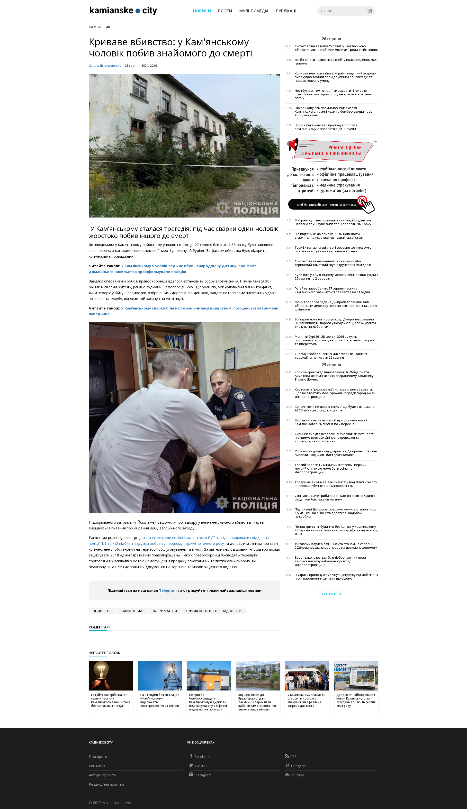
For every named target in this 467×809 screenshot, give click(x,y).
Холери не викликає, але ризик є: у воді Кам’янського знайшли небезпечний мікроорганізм (336, 484)
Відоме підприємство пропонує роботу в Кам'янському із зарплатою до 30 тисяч (326, 127)
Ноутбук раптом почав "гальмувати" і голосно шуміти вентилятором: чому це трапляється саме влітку (333, 94)
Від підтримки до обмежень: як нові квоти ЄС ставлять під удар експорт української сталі (330, 235)
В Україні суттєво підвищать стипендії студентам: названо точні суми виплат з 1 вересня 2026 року (333, 222)
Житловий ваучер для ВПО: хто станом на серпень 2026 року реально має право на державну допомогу (336, 545)
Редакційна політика (107, 784)
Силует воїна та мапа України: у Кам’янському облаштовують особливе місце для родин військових (336, 48)
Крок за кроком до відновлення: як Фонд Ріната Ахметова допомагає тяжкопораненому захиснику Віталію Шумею (334, 375)
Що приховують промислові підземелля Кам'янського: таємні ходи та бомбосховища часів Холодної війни (334, 111)
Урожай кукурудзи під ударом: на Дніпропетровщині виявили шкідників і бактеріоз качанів (336, 453)
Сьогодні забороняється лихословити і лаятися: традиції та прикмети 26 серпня (331, 355)
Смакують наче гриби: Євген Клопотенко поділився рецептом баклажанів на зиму (335, 497)
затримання (164, 610)
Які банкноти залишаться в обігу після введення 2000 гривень (336, 61)
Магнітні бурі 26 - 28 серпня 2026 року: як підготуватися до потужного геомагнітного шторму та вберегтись (334, 340)
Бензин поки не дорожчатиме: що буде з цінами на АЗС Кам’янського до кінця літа (334, 408)
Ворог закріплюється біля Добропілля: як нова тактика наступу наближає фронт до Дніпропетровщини (330, 561)
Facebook (202, 756)
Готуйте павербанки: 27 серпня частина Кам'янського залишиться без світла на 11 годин (332, 290)
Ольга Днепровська (105, 65)
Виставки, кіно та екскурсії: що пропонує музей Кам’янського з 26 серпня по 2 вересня (331, 422)
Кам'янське (100, 26)
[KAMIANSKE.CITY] (124, 10)
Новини (202, 11)
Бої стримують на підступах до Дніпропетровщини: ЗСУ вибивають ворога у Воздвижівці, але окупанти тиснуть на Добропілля (335, 323)
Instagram (203, 775)
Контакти (97, 765)
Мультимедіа (254, 11)
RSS (293, 756)
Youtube (297, 775)
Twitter (200, 765)
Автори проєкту (102, 775)
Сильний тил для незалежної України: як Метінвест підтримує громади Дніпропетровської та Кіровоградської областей (334, 437)
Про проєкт (99, 756)
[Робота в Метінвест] (331, 175)
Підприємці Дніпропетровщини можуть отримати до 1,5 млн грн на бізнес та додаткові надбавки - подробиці (335, 513)
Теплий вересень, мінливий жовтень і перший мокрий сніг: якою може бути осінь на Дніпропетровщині (331, 468)
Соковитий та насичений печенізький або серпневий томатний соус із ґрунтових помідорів (333, 263)
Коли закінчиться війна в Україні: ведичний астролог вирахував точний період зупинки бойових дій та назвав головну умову (336, 77)
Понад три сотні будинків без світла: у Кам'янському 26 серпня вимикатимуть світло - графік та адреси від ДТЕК (336, 530)
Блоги (225, 11)
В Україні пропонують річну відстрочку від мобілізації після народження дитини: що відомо (336, 576)
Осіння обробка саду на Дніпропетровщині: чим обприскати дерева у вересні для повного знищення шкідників (336, 305)
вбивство (102, 610)
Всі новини (331, 594)
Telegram (168, 590)
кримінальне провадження (214, 610)
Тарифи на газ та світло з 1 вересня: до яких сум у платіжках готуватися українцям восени (333, 249)
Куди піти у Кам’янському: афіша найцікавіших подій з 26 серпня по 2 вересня (336, 276)
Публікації (287, 11)
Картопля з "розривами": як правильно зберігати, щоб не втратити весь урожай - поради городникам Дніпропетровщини (335, 393)
